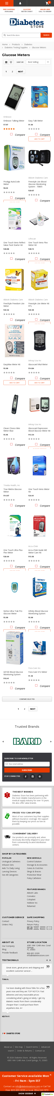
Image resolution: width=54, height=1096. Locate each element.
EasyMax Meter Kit (11, 364)
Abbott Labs (32, 892)
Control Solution (34, 861)
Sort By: (20, 62)
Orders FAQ (7, 924)
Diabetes (28, 44)
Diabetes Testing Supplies (16, 47)
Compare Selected (27, 699)
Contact (5, 921)
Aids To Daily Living (11, 868)
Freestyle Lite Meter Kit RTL (38, 304)
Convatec (31, 896)
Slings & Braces (34, 871)
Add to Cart (39, 139)
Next (20, 71)
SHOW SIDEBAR (26, 1093)
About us (8, 1047)
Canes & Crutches (35, 868)
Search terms (32, 1047)
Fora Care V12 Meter (37, 672)
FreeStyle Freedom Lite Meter (13, 304)
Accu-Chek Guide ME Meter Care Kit (37, 551)
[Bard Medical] (27, 741)
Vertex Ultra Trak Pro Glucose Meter (12, 612)
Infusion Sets (8, 865)
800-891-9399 (45, 10)
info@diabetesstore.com (28, 1086)
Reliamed (31, 906)
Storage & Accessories (37, 865)
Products (16, 44)
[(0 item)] (47, 3)
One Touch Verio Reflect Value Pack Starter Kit (14, 243)
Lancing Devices (9, 871)
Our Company (8, 946)
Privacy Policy (33, 921)
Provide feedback (10, 952)
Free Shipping (9, 10)
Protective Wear (34, 874)
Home (5, 44)
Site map (19, 1047)
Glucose (27, 10)
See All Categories (10, 874)
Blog (4, 949)
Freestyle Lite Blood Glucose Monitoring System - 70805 (37, 184)
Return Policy (33, 924)
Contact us (40, 1050)
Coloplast (31, 899)
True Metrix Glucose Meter (12, 490)
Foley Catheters (34, 878)
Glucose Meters (39, 47)
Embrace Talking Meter (13, 120)
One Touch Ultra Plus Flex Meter (13, 551)
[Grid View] (6, 62)
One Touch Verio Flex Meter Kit (38, 243)
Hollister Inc (32, 902)
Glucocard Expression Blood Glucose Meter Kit (39, 429)
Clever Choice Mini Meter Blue (11, 429)
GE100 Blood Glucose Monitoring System (13, 673)
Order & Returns (24, 1050)
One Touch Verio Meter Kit (38, 490)
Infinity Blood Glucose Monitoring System (38, 612)
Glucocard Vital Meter (38, 364)
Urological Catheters (11, 861)
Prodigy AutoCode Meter (11, 182)
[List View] (11, 62)
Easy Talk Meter (35, 120)
